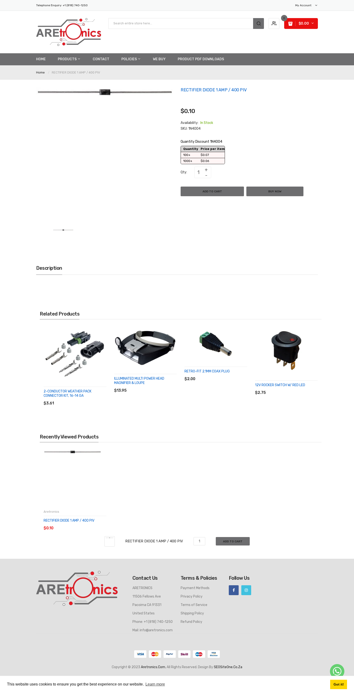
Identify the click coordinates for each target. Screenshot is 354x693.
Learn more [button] (155, 684)
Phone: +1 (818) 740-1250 (152, 622)
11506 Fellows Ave (146, 596)
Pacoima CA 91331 (146, 605)
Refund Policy (191, 622)
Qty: (184, 172)
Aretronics (51, 511)
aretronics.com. (153, 667)
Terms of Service (194, 605)
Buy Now (275, 191)
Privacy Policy (192, 596)
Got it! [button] (339, 684)
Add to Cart (212, 191)
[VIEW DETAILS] (78, 398)
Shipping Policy (192, 613)
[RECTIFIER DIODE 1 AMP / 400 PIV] (63, 239)
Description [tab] (49, 268)
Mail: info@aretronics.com (152, 630)
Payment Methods (195, 588)
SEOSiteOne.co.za (228, 667)
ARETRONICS (142, 588)
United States (143, 613)
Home (40, 72)
